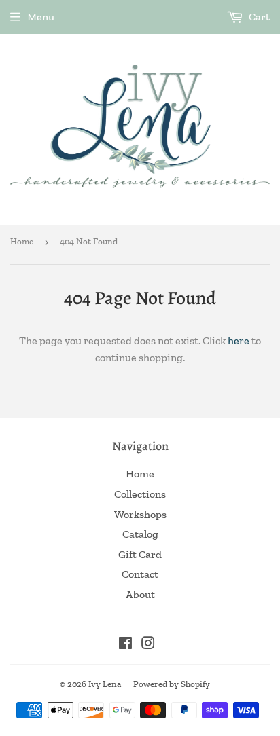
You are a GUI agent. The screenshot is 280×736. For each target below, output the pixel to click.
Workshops (140, 514)
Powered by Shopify (171, 684)
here (238, 340)
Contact (140, 574)
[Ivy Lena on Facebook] (125, 644)
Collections (140, 493)
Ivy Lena (104, 684)
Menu (40, 16)
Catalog (140, 534)
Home (21, 241)
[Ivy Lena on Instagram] (148, 644)
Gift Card (140, 554)
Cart (258, 16)
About (140, 594)
